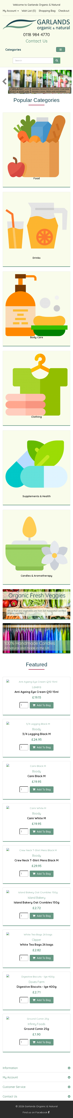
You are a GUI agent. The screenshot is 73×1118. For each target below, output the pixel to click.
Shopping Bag (47, 10)
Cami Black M (36, 776)
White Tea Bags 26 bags (36, 944)
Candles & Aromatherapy (36, 575)
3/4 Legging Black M (36, 734)
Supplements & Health (37, 496)
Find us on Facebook (35, 1112)
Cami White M (36, 818)
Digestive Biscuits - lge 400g (37, 986)
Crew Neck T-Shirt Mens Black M (36, 860)
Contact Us (36, 41)
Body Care (36, 337)
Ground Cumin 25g (36, 1029)
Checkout (63, 10)
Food (36, 178)
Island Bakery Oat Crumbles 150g (36, 902)
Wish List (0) (29, 10)
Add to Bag (43, 705)
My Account (10, 10)
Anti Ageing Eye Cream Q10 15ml (36, 692)
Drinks (36, 257)
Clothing (36, 416)
